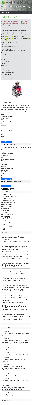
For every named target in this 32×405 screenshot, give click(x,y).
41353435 (6, 44)
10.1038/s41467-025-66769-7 (11, 46)
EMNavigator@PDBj (8, 226)
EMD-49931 (23, 50)
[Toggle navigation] (30, 13)
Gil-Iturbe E (17, 33)
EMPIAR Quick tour (7, 206)
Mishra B (22, 34)
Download (7, 141)
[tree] (16, 144)
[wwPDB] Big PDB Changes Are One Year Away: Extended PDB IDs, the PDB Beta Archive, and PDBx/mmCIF (14, 368)
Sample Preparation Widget (9, 196)
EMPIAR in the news (8, 214)
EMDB (4, 220)
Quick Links (7, 191)
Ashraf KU (3, 36)
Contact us (5, 216)
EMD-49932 (16, 50)
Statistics (5, 212)
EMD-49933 (10, 50)
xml (7, 74)
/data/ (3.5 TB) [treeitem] (11, 144)
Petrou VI (9, 38)
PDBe (4, 224)
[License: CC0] (4, 189)
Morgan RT (4, 33)
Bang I (9, 36)
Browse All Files (5, 186)
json (11, 74)
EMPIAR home (5, 12)
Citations (6, 232)
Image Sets (7, 103)
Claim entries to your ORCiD (10, 202)
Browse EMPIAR (7, 194)
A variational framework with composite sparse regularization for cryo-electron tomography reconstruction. (13, 237)
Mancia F (3, 39)
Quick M (3, 38)
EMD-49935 (4, 50)
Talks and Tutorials (7, 204)
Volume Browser (7, 198)
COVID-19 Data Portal (8, 218)
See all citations (7, 324)
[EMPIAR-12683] (16, 89)
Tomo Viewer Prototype (8, 200)
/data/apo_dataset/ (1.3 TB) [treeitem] (15, 181)
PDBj (4, 228)
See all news (7, 400)
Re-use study (6, 210)
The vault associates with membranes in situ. (13, 314)
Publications (6, 208)
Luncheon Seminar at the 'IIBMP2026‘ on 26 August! (15, 354)
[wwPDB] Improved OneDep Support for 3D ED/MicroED (16, 375)
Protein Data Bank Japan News (12, 327)
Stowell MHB (17, 38)
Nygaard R (25, 38)
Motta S (11, 33)
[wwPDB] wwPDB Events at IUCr (10, 349)
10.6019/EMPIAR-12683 (7, 70)
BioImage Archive (7, 222)
